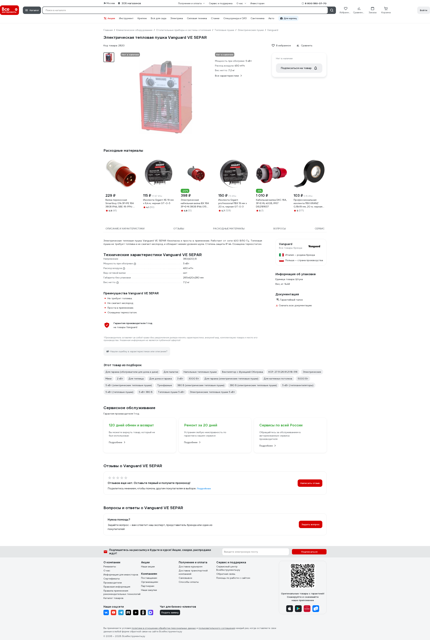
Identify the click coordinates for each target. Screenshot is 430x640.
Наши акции (148, 566)
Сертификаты (111, 578)
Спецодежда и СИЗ (235, 18)
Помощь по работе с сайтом (233, 577)
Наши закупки (149, 590)
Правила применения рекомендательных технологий (121, 592)
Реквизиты (109, 566)
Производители (112, 582)
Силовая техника (197, 18)
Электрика (176, 18)
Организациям (149, 581)
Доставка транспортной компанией (193, 572)
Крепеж (142, 18)
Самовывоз (185, 577)
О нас (106, 570)
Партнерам (147, 585)
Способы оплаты (189, 581)
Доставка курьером (190, 566)
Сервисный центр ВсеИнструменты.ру (228, 568)
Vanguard (285, 244)
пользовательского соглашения (217, 628)
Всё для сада (158, 18)
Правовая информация (116, 586)
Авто (271, 18)
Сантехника (257, 18)
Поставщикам (149, 577)
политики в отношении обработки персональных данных (164, 628)
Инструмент (126, 18)
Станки (215, 18)
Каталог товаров (113, 598)
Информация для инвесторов (120, 574)
